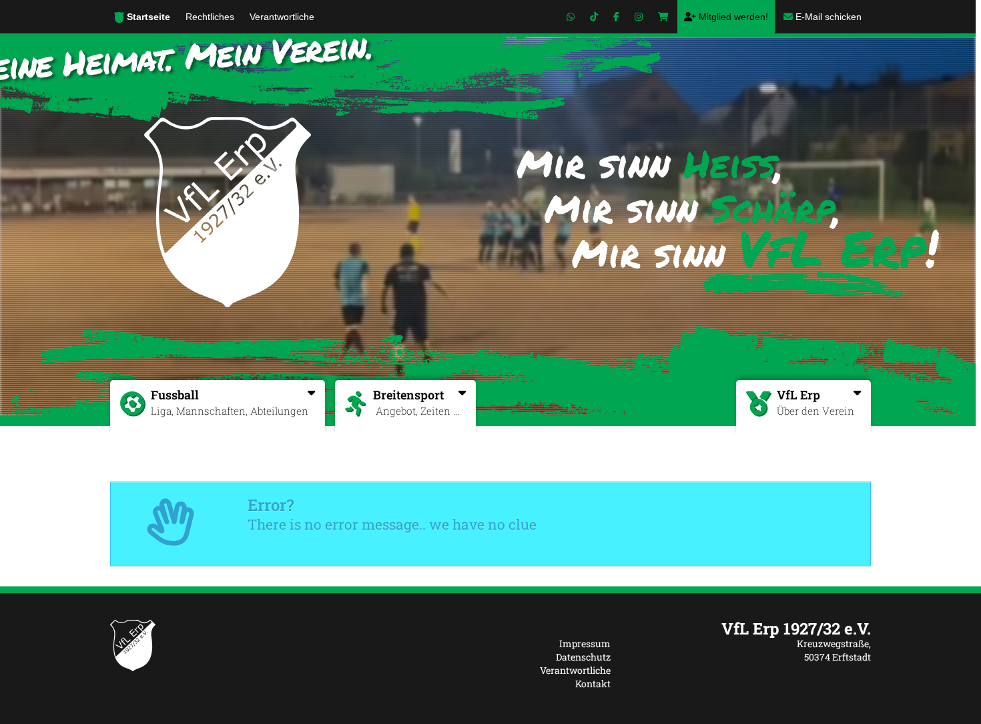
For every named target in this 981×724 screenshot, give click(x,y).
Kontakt (593, 683)
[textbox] (751, 628)
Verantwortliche (575, 670)
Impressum (585, 643)
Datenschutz (583, 657)
